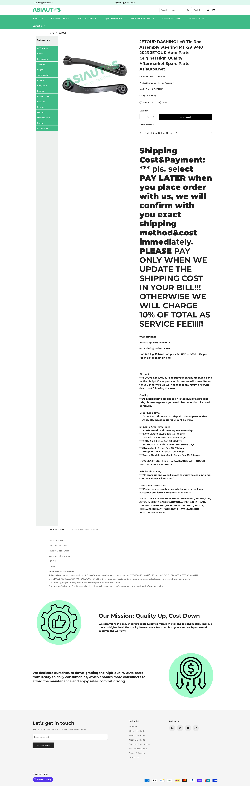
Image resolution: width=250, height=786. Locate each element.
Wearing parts (43, 117)
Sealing (40, 123)
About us (37, 18)
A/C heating (42, 48)
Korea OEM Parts (86, 18)
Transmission (43, 75)
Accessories (42, 128)
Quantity (143, 110)
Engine (40, 69)
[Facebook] (172, 728)
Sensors (40, 107)
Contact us (38, 25)
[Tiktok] (196, 728)
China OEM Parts (59, 18)
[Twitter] (180, 728)
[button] (214, 10)
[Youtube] (188, 728)
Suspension (42, 59)
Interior (40, 91)
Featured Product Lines (141, 18)
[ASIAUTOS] (47, 10)
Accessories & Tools (171, 18)
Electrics (41, 101)
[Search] (188, 10)
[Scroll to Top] (245, 772)
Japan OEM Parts (112, 18)
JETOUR (62, 33)
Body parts (42, 85)
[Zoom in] (127, 44)
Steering (41, 64)
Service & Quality (196, 18)
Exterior (41, 80)
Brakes (40, 53)
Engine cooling (44, 96)
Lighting (41, 112)
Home (51, 33)
